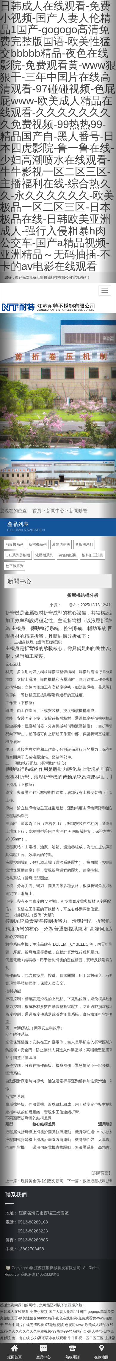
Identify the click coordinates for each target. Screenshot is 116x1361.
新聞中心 (55, 510)
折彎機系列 (38, 544)
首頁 (36, 510)
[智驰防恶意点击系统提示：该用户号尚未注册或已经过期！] (7, 1268)
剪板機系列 (14, 544)
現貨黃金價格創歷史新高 (42, 1181)
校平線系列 (14, 566)
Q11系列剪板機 (18, 555)
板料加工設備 (92, 555)
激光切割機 (61, 544)
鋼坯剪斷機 (67, 555)
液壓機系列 (44, 555)
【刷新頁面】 (100, 1173)
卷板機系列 (84, 544)
